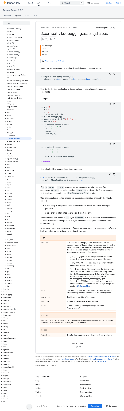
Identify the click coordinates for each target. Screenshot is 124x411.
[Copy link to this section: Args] (47, 237)
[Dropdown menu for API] (43, 3)
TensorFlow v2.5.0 (13, 10)
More (50, 3)
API (38, 3)
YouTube (38, 396)
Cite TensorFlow (86, 396)
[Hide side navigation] (29, 406)
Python (18, 15)
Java (35, 15)
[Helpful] (110, 28)
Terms (37, 406)
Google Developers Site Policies (101, 359)
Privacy (45, 406)
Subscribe (95, 406)
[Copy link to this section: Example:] (50, 98)
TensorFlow (44, 28)
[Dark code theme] (110, 74)
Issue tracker (85, 380)
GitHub (109, 3)
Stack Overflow (85, 388)
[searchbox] (16, 23)
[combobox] (72, 3)
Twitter (38, 392)
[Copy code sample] (114, 74)
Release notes (85, 384)
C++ (27, 15)
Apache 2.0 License (68, 359)
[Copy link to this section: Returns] (50, 315)
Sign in (118, 3)
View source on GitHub (54, 61)
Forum (37, 384)
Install (30, 3)
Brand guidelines (86, 392)
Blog (37, 380)
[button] (16, 112)
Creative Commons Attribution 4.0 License (101, 356)
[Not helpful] (114, 28)
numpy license (101, 361)
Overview (7, 15)
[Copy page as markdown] (51, 39)
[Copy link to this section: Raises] (49, 330)
